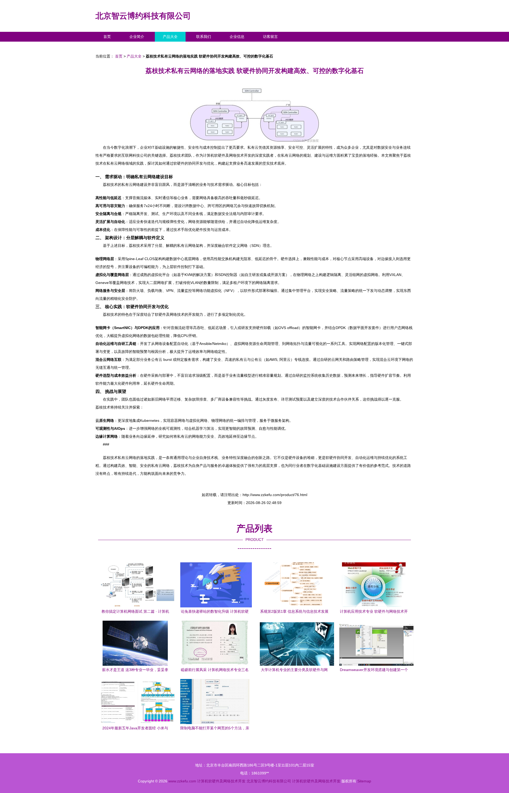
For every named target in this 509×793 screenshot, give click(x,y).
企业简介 (136, 36)
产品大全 (170, 36)
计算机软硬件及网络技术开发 (221, 781)
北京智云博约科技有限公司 (143, 15)
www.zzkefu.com (182, 781)
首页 (107, 36)
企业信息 (237, 36)
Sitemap (364, 781)
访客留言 (270, 36)
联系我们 (203, 36)
